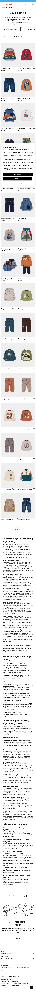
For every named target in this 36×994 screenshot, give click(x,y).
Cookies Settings (17, 183)
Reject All (17, 178)
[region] (18, 165)
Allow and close (18, 174)
